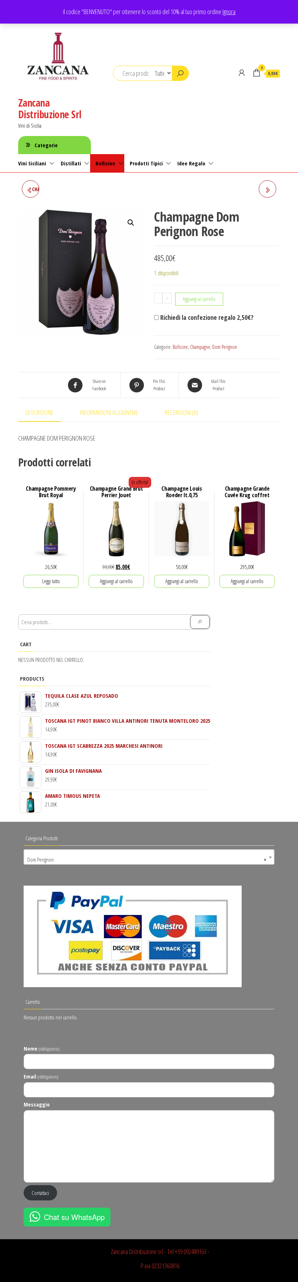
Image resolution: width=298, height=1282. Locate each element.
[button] (130, 222)
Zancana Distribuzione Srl (49, 108)
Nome (41, 1048)
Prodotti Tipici (146, 163)
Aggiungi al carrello (199, 299)
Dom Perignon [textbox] (146, 859)
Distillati (71, 163)
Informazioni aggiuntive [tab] (109, 412)
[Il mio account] (241, 72)
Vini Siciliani (32, 163)
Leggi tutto (51, 581)
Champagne (200, 346)
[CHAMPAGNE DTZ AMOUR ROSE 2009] (267, 189)
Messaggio (37, 1104)
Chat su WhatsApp (74, 1217)
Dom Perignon (224, 346)
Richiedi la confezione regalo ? (206, 317)
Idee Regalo (191, 163)
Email (41, 1076)
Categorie (46, 145)
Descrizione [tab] (39, 412)
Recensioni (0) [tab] (181, 412)
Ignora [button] (228, 11)
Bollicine (105, 163)
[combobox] (149, 857)
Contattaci (40, 1192)
